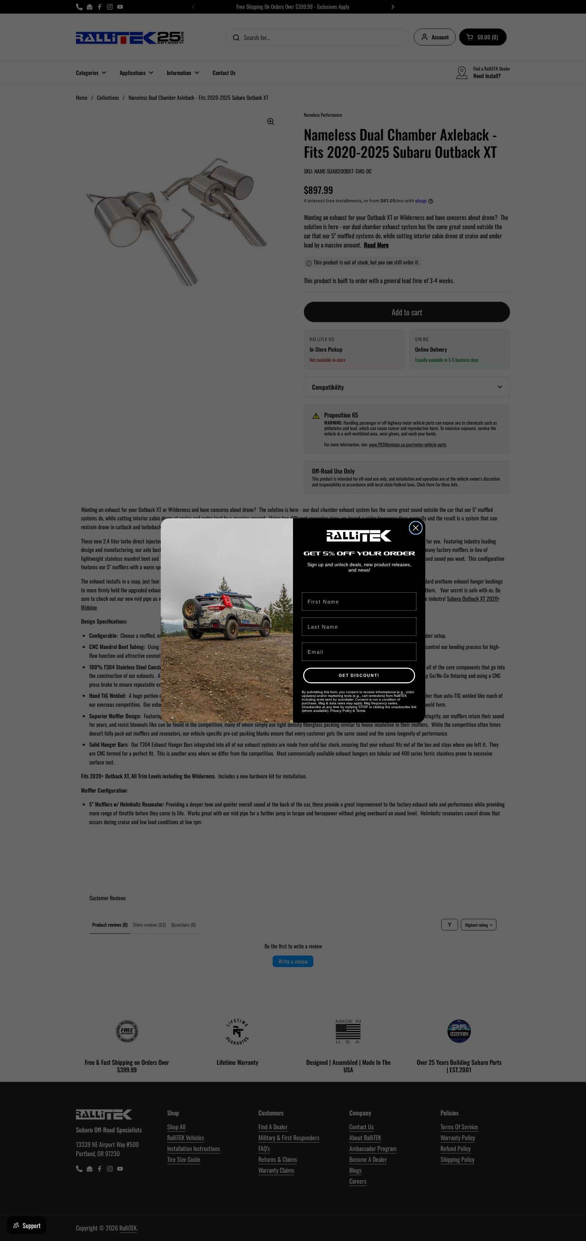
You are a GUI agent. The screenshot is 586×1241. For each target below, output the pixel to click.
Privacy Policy (341, 710)
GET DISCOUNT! (359, 675)
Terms (360, 710)
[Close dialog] (416, 528)
